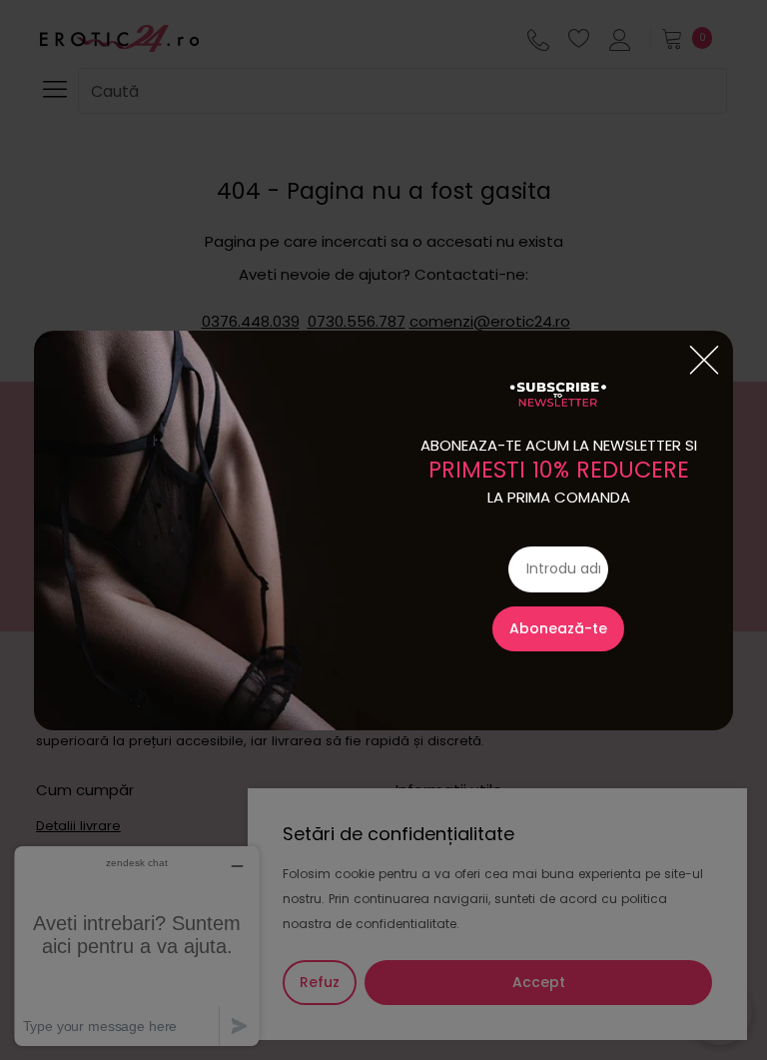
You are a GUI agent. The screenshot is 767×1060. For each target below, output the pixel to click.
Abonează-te (558, 628)
